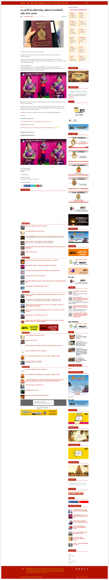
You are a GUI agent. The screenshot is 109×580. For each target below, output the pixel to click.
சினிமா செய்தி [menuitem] (65, 3)
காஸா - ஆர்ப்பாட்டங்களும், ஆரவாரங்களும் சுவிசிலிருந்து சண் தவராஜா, (79, 538)
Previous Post (24, 221)
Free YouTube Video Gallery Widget (43, 408)
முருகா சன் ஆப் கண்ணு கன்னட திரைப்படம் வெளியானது (35, 350)
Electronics (70, 563)
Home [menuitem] (28, 3)
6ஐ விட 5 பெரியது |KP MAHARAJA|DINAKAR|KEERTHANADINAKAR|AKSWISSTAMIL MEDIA (80, 298)
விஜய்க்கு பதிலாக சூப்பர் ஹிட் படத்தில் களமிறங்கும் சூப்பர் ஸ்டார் (37, 395)
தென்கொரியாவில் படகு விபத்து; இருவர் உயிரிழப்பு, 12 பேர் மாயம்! (37, 286)
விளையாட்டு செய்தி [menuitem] (57, 3)
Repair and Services (72, 561)
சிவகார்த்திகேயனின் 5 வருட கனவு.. (32, 390)
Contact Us (86, 576)
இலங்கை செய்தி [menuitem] (34, 3)
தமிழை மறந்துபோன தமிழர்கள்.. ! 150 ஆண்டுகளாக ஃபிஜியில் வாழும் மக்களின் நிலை (41, 265)
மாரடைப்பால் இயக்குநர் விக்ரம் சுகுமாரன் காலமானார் (34, 231)
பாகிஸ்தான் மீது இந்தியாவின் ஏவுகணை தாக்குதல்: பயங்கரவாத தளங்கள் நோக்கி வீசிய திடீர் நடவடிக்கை (44, 236)
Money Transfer (71, 555)
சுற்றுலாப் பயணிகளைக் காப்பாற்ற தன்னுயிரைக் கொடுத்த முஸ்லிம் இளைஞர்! (39, 241)
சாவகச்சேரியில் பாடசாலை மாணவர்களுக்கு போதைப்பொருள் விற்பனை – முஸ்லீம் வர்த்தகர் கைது (43, 299)
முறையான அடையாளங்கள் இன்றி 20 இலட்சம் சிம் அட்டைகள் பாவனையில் (81, 344)
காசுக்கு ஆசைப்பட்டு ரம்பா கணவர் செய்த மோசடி (34, 384)
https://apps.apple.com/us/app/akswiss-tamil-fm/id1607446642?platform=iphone (38, 127)
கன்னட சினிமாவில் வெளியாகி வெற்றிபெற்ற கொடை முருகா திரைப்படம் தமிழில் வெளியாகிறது (42, 355)
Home (22, 7)
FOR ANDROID (71, 98)
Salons (69, 557)
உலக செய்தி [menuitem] (48, 3)
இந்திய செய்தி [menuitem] (42, 3)
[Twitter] (64, 17)
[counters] (75, 494)
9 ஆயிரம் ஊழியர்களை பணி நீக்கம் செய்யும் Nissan (35, 275)
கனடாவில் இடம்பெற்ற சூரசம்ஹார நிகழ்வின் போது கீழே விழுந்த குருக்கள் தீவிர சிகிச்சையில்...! (42, 270)
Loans (69, 553)
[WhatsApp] (35, 186)
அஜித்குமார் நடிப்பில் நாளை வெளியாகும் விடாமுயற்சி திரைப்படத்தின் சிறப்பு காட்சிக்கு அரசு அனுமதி (43, 345)
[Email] (41, 186)
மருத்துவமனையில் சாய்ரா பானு (31, 251)
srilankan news (27, 7)
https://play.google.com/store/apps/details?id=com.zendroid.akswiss (36, 121)
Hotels (69, 559)
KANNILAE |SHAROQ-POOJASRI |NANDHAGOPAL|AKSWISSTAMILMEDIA (80, 307)
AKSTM (23, 3)
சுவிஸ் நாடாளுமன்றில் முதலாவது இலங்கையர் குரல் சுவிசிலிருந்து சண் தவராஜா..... (79, 527)
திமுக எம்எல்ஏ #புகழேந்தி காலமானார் (81, 337)
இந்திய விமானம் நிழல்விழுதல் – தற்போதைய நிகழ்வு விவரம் (36, 225)
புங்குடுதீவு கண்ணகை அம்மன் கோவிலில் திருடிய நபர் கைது (36, 315)
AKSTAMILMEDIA (31, 576)
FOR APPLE (70, 96)
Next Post (64, 221)
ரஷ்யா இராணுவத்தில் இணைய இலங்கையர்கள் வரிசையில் (81, 360)
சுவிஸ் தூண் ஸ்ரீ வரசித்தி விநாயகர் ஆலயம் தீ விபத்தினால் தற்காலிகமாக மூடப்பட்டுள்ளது (41, 260)
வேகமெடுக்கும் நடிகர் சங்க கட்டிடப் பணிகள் (33, 361)
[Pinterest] (38, 186)
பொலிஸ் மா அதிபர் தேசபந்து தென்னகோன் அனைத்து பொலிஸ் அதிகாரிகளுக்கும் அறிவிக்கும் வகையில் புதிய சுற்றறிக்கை (82, 352)
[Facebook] (62, 17)
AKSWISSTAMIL (24, 112)
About (81, 576)
